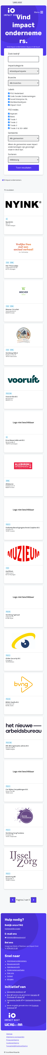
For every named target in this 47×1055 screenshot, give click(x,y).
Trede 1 (13, 119)
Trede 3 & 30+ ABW (19, 128)
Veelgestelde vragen (12, 929)
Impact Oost (15, 105)
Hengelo (34, 995)
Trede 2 (13, 122)
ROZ (8, 995)
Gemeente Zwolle (14, 1000)
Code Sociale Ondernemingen (22, 96)
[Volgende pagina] (33, 900)
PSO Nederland (16, 93)
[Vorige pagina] (12, 900)
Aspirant (13, 113)
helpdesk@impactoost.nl (16, 937)
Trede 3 (13, 125)
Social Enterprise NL (18, 99)
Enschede (11, 997)
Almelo (19, 997)
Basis (12, 116)
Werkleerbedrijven (18, 102)
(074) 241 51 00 (12, 948)
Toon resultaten (23, 167)
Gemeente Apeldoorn (15, 992)
